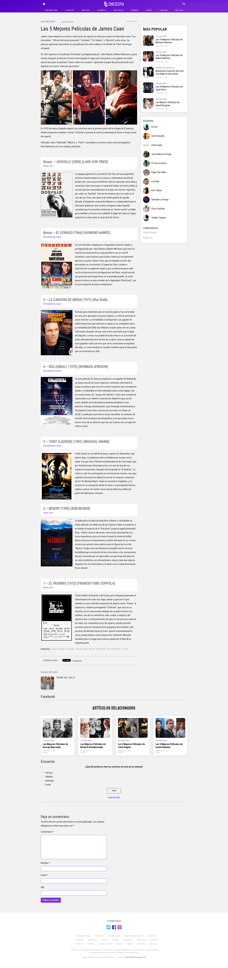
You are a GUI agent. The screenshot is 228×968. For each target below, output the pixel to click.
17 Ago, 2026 (160, 93)
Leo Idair (155, 181)
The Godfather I (114, 648)
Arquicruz (147, 237)
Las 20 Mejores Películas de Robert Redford (169, 57)
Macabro (128, 940)
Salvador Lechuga (159, 199)
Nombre (44, 863)
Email (43, 875)
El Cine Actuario (159, 163)
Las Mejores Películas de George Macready (55, 746)
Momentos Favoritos (165, 68)
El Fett (154, 126)
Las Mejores (48, 21)
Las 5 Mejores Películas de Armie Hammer (169, 746)
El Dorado (69, 648)
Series (149, 10)
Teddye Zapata (158, 217)
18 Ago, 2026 (160, 62)
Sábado (49, 776)
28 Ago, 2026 (160, 750)
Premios (135, 10)
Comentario (46, 831)
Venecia (79, 944)
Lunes (48, 784)
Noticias (179, 10)
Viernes (49, 772)
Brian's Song (58, 648)
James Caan (82, 648)
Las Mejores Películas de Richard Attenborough (93, 746)
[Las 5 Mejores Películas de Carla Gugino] (133, 727)
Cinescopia (156, 145)
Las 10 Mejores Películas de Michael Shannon (169, 41)
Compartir (77, 660)
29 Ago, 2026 (160, 109)
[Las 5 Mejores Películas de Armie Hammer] (170, 727)
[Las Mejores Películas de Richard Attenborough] (95, 727)
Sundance (141, 940)
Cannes (115, 940)
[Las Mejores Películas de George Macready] (57, 727)
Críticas (86, 10)
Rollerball (100, 648)
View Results (114, 797)
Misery (92, 648)
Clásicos (70, 10)
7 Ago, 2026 (159, 46)
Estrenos (102, 10)
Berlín (105, 940)
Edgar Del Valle (67, 22)
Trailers (164, 10)
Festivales (118, 10)
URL (42, 887)
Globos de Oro (105, 944)
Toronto (154, 940)
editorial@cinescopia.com (135, 957)
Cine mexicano (51, 10)
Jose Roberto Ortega (161, 154)
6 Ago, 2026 (159, 77)
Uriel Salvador (158, 135)
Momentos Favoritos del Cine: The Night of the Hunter (170, 72)
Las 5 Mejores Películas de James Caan (82, 29)
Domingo (49, 780)
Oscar (120, 944)
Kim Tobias (156, 190)
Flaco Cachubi (158, 208)
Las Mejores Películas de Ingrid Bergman (168, 104)
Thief (125, 648)
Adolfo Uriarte (149, 232)
